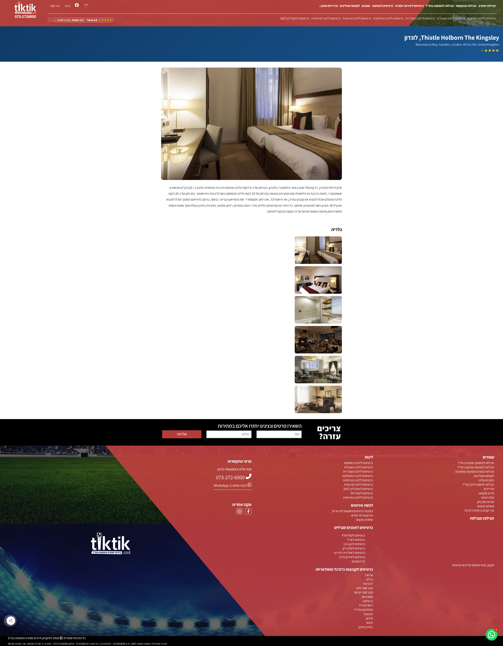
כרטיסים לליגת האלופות (481, 18)
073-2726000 (25, 16)
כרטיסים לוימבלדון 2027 (294, 18)
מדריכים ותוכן (329, 6)
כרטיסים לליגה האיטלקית (388, 18)
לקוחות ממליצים (350, 6)
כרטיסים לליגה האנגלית (451, 18)
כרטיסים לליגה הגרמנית (357, 18)
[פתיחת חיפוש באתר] (49, 20)
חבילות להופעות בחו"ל (440, 6)
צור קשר (55, 6)
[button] (491, 634)
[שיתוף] (10, 620)
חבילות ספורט (487, 6)
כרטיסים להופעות (382, 6)
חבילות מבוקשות (466, 6)
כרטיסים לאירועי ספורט (409, 6)
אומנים (366, 6)
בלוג (67, 6)
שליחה (182, 434)
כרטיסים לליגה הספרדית (420, 18)
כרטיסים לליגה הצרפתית (326, 18)
